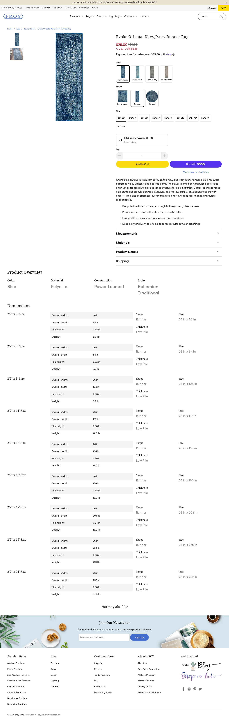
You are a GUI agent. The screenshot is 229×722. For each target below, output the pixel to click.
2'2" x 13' (168, 118)
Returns (98, 669)
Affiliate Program (146, 674)
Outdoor (55, 686)
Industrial (57, 7)
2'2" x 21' (121, 126)
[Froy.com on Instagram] (189, 689)
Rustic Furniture (15, 669)
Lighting (55, 680)
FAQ (96, 680)
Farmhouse (70, 7)
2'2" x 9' (144, 118)
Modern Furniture (16, 663)
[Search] (221, 16)
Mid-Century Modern (12, 7)
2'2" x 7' (132, 118)
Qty (117, 149)
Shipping (122, 261)
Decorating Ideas (103, 692)
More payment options (196, 171)
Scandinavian (32, 7)
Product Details (127, 252)
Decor (54, 674)
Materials (123, 243)
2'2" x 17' (193, 118)
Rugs (53, 669)
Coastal (46, 7)
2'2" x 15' (180, 118)
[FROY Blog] (201, 669)
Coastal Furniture (15, 686)
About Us (142, 663)
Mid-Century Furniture (18, 674)
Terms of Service (146, 680)
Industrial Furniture (16, 692)
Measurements (127, 234)
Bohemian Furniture (17, 704)
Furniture (55, 663)
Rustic (95, 7)
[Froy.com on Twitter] (200, 689)
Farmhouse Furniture (17, 698)
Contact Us (99, 686)
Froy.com (19, 714)
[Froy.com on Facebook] (183, 689)
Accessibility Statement (149, 692)
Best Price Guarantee (149, 669)
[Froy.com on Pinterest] (194, 689)
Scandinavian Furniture (18, 680)
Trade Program (102, 674)
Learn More (130, 142)
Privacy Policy (145, 686)
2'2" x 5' (121, 118)
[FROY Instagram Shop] (201, 680)
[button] (76, 16)
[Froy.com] (13, 17)
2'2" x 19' (205, 118)
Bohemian (84, 7)
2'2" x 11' (156, 118)
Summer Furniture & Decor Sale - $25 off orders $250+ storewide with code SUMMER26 (114, 2)
